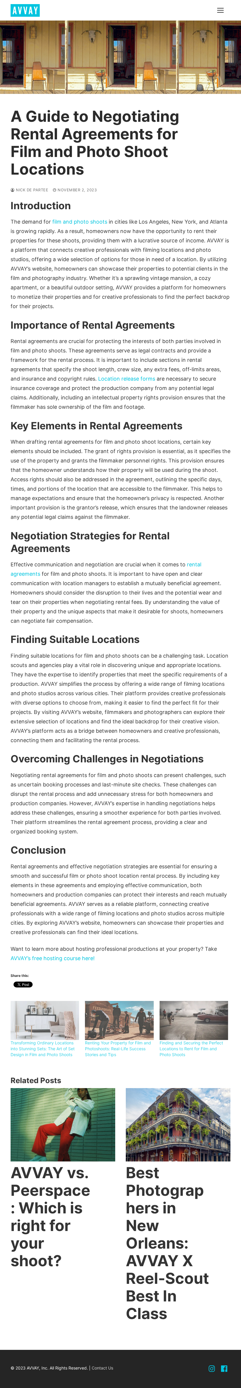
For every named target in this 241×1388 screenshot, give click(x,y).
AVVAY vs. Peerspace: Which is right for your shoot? (50, 1217)
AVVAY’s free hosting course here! (53, 958)
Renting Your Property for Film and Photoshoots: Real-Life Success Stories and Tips (118, 1048)
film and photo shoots (79, 222)
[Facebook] (224, 1369)
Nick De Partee (31, 190)
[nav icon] (220, 10)
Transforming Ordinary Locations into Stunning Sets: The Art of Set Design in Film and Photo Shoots (43, 1048)
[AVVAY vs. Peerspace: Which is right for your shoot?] (63, 1124)
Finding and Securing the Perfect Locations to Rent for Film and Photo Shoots (191, 1048)
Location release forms (126, 379)
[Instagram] (212, 1369)
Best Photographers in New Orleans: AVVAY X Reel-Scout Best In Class (167, 1243)
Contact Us (102, 1367)
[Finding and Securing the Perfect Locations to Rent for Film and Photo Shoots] (194, 1020)
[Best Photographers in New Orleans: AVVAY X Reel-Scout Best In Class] (178, 1124)
